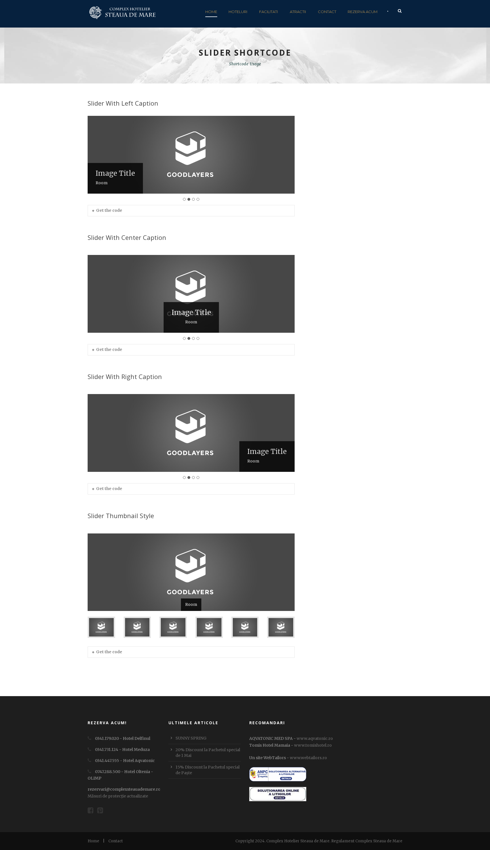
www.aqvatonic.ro (315, 738)
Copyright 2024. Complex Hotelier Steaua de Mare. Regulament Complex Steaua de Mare (318, 841)
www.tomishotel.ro (312, 745)
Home (211, 11)
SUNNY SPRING (191, 738)
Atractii (298, 11)
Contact (327, 11)
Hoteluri (238, 11)
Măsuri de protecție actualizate (118, 796)
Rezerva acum (362, 11)
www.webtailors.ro (308, 757)
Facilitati (268, 11)
